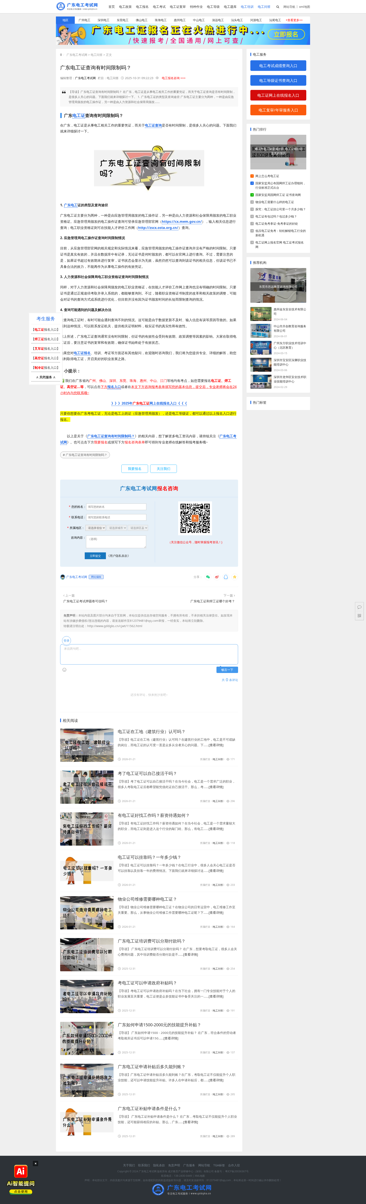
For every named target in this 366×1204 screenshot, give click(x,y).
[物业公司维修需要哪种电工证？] (87, 912)
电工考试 (159, 6)
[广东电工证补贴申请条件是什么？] (87, 1122)
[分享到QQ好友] (225, 577)
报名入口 (114, 386)
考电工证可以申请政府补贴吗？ (147, 983)
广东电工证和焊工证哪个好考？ (212, 601)
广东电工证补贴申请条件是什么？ (149, 1108)
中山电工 (199, 20)
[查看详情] (216, 745)
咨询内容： (78, 537)
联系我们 (144, 1165)
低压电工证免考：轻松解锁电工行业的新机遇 (280, 233)
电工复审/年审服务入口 (278, 110)
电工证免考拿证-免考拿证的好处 (276, 224)
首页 (111, 6)
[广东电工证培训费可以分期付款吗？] (87, 954)
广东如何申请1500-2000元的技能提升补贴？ (159, 1025)
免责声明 (174, 1165)
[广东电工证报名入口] (183, 44)
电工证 (78, 115)
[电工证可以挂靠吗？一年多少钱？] (87, 871)
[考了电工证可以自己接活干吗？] (87, 787)
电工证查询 (153, 125)
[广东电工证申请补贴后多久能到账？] (87, 1080)
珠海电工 (161, 20)
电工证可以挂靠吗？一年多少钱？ (149, 857)
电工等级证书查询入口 (278, 80)
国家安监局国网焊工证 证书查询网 (278, 195)
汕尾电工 (275, 20)
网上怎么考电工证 (267, 176)
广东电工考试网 (77, 55)
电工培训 (247, 6)
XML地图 (200, 1176)
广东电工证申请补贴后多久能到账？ (152, 1066)
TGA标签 (219, 1165)
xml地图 (304, 7)
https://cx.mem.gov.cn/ (182, 221)
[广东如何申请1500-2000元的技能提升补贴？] (87, 1038)
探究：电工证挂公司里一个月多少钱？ (280, 209)
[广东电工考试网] (78, 9)
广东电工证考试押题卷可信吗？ (85, 601)
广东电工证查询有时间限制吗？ (111, 436)
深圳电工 (104, 20)
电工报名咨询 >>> (174, 78)
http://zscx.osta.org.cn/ (158, 227)
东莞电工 (123, 20)
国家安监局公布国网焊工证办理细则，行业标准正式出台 (280, 185)
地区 (65, 20)
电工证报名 (82, 353)
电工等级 (213, 6)
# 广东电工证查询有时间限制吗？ (85, 455)
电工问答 (264, 6)
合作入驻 (234, 1165)
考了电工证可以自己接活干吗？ (147, 773)
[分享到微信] (208, 577)
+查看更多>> (294, 20)
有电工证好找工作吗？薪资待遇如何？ (154, 815)
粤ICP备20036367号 (237, 1171)
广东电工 (71, 205)
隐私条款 (159, 1165)
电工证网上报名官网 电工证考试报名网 (279, 244)
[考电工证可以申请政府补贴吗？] (87, 996)
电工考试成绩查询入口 (278, 65)
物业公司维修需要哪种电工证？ (147, 899)
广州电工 (84, 20)
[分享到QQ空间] (234, 577)
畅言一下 (227, 669)
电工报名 (142, 6)
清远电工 (218, 20)
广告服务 (189, 1165)
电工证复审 (178, 6)
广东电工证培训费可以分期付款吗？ (152, 941)
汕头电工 (237, 20)
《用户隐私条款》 (118, 556)
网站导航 (289, 7)
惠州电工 (180, 20)
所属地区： (76, 528)
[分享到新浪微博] (217, 577)
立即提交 (95, 556)
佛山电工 (142, 20)
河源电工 (256, 20)
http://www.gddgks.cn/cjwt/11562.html (114, 626)
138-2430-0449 (183, 1176)
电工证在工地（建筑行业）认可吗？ (152, 731)
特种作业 (196, 6)
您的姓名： (77, 507)
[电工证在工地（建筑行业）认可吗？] (87, 745)
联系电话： (77, 517)
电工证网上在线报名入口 (278, 95)
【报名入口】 (45, 329)
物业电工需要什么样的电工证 (274, 202)
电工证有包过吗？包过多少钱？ (276, 216)
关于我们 (129, 1165)
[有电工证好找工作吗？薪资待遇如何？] (87, 829)
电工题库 (230, 6)
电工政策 (125, 6)
